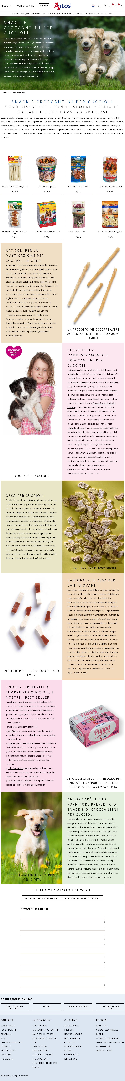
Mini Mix (11, 731)
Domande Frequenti (11, 1042)
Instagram (6, 1059)
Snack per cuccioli (18, 93)
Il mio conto (7, 1026)
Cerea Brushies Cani (45, 508)
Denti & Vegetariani (39, 14)
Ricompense (78, 14)
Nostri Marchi (72, 1038)
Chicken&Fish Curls (75, 428)
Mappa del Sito (104, 1051)
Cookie (99, 1034)
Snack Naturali (54, 14)
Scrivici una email (78, 1006)
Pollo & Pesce (25, 14)
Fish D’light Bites (15, 768)
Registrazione (8, 1030)
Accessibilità (103, 1046)
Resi (3, 1038)
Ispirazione (70, 1059)
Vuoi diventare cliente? (15, 1007)
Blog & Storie (8, 1051)
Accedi (47, 1006)
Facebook (6, 1055)
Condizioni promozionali (110, 1042)
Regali (67, 1051)
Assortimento (71, 1026)
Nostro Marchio (25, 6)
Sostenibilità (71, 1055)
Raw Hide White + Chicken (19, 781)
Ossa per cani (40, 1046)
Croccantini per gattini (46, 1030)
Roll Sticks (27, 274)
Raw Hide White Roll (76, 607)
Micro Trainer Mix (81, 382)
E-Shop (44, 6)
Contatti (6, 1046)
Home (6, 93)
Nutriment (109, 14)
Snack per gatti (41, 1059)
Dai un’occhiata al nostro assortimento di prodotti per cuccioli (63, 898)
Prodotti (6, 6)
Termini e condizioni (107, 1038)
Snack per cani (40, 1051)
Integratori (98, 14)
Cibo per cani (40, 1026)
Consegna (6, 1034)
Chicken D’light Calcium (102, 644)
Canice (11, 743)
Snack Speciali (66, 14)
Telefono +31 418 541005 (110, 1007)
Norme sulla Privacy (107, 1030)
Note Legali (102, 1026)
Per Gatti (15, 14)
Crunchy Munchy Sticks (30, 298)
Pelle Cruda (88, 14)
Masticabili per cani (43, 1034)
